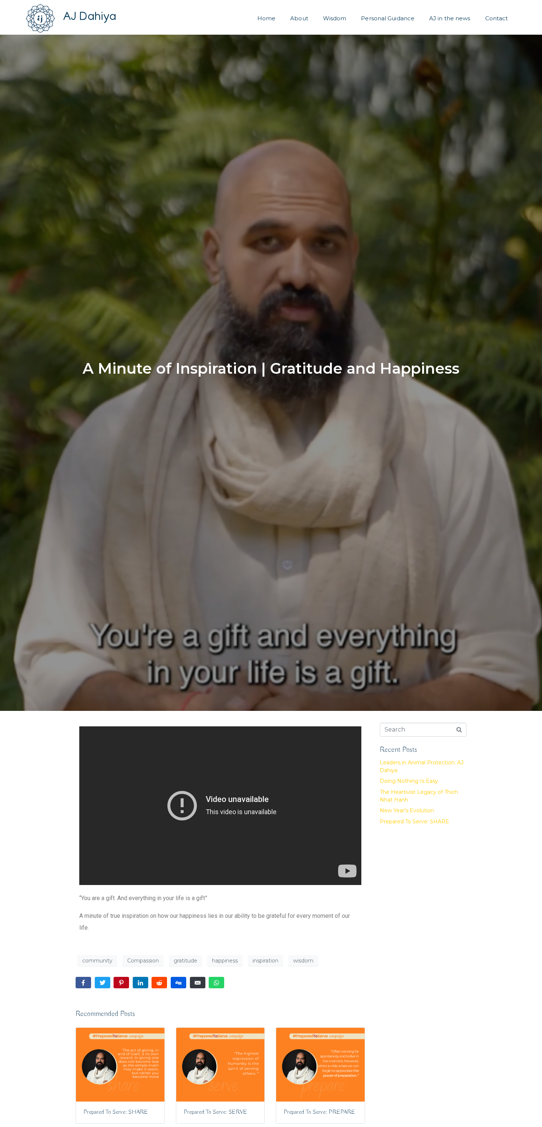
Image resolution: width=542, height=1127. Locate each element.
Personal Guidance (387, 18)
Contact (496, 18)
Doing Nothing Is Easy (409, 781)
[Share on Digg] (178, 982)
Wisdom (335, 18)
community (97, 960)
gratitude (185, 960)
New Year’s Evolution (407, 810)
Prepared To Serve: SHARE (414, 821)
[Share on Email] (197, 982)
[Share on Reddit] (159, 982)
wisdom (303, 960)
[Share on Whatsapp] (216, 982)
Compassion (143, 960)
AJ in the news (449, 18)
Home (266, 18)
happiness (225, 960)
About (299, 18)
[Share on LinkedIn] (140, 982)
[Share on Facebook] (83, 982)
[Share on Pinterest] (121, 982)
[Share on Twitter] (102, 982)
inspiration (265, 960)
